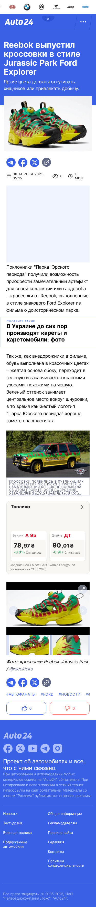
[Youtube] (32, 748)
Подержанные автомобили (15, 844)
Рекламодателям (62, 823)
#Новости (70, 694)
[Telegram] (45, 748)
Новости (10, 814)
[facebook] (22, 162)
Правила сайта (60, 833)
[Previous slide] (13, 610)
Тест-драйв (13, 823)
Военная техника (17, 833)
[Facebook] (8, 748)
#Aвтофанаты (21, 694)
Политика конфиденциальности (66, 863)
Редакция (56, 842)
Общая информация (65, 814)
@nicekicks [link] (21, 669)
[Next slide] (82, 610)
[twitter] (34, 162)
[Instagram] (57, 748)
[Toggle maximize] (82, 589)
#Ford (47, 694)
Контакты (56, 852)
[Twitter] (20, 748)
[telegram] (11, 162)
